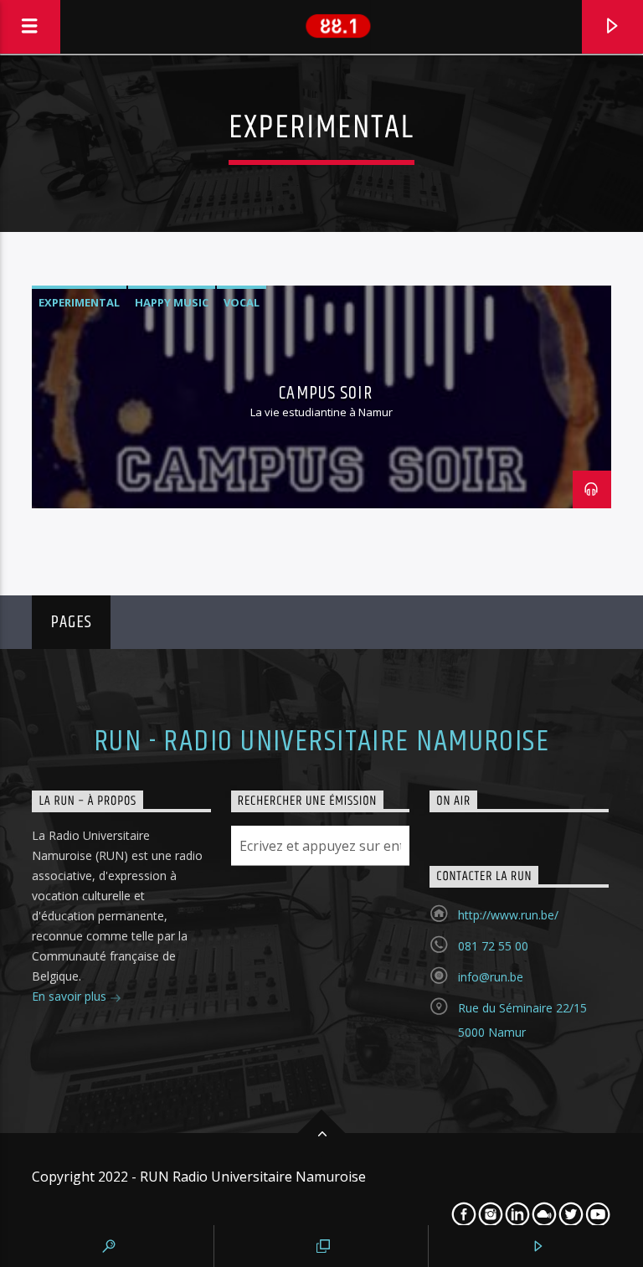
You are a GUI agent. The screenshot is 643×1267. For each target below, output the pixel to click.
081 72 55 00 (493, 946)
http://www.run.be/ (508, 915)
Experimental (79, 302)
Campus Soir (325, 393)
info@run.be (490, 977)
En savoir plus (71, 996)
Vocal (242, 302)
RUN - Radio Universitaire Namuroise (321, 742)
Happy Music (171, 302)
